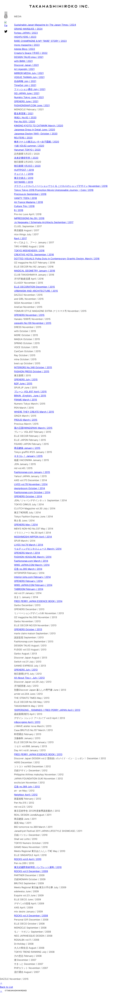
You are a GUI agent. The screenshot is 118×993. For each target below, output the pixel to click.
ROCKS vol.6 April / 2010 (27, 859)
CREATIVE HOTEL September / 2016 (34, 254)
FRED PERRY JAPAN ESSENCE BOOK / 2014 (38, 601)
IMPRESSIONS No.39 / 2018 (29, 218)
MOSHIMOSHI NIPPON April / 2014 (33, 536)
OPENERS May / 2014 (26, 524)
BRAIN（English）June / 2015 (30, 395)
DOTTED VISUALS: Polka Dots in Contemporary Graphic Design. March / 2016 (56, 258)
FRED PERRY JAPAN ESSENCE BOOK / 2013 (38, 754)
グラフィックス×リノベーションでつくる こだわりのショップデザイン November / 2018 (60, 186)
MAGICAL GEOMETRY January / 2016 (34, 270)
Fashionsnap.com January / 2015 (32, 472)
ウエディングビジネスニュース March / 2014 (37, 548)
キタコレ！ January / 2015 (28, 456)
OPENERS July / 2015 (26, 379)
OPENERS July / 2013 (26, 669)
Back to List (6, 987)
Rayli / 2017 (20, 238)
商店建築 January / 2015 (27, 448)
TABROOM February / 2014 (28, 589)
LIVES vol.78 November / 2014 (30, 484)
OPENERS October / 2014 (28, 496)
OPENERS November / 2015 (29, 315)
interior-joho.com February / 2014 (32, 577)
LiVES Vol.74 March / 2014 (28, 544)
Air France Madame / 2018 (28, 202)
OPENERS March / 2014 (27, 552)
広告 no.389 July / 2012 (27, 786)
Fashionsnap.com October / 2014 (32, 492)
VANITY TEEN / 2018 (25, 198)
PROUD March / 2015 (25, 419)
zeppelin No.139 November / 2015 (32, 323)
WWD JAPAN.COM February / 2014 (33, 585)
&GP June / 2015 (23, 383)
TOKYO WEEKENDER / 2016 (29, 250)
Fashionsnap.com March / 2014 (31, 560)
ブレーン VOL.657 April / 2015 (30, 391)
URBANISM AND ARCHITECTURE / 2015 (36, 290)
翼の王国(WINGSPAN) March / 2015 (33, 427)
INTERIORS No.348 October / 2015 (33, 367)
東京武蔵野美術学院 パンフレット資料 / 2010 (38, 867)
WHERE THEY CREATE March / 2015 (34, 411)
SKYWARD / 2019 (23, 182)
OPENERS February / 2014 (28, 581)
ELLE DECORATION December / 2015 (34, 286)
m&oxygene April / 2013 (27, 722)
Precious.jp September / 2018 (30, 194)
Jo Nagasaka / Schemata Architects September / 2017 (43, 222)
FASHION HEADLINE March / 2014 (32, 556)
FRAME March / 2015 (25, 399)
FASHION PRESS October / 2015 (31, 371)
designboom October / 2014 (29, 488)
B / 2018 (18, 210)
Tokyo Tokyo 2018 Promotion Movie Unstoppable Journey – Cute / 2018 (53, 190)
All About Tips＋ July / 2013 (29, 677)
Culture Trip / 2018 (24, 206)
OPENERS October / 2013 (28, 629)
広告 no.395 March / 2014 (28, 568)
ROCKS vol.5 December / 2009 (31, 871)
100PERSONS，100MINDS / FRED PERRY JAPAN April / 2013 (47, 710)
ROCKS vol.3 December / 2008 (31, 915)
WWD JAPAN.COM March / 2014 (32, 564)
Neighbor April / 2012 (26, 794)
